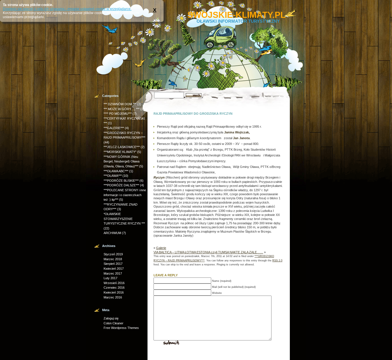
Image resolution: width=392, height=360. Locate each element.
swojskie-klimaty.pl (236, 15)
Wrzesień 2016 (114, 283)
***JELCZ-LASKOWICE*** (122, 147)
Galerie (161, 248)
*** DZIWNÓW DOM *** (120, 104)
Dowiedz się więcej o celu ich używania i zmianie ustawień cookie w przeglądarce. (67, 9)
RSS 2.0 (277, 260)
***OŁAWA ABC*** (116, 171)
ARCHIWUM (112, 233)
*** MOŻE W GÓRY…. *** (121, 109)
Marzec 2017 (113, 273)
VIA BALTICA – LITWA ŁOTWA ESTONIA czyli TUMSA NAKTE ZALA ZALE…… (208, 252)
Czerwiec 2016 (114, 287)
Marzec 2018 (113, 259)
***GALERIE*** (114, 128)
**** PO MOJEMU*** (118, 113)
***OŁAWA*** (113, 175)
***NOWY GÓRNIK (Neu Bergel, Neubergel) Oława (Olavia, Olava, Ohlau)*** (121, 161)
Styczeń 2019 (113, 254)
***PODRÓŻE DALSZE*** (121, 185)
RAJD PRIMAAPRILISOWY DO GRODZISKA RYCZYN (193, 113)
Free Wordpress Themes (121, 328)
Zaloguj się (111, 318)
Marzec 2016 (113, 297)
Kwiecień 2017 (114, 268)
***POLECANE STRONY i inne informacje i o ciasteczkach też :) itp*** (125, 194)
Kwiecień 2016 (114, 292)
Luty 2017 (110, 278)
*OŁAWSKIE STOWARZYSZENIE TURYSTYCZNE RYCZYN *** (124, 218)
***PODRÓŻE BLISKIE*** (121, 180)
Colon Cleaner (113, 323)
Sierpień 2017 (113, 263)
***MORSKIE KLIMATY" (120, 152)
